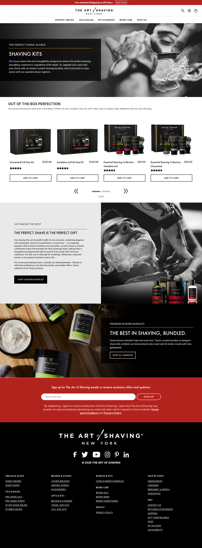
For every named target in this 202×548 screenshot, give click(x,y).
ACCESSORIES (58, 489)
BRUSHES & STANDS (61, 475)
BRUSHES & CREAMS (61, 501)
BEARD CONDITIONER (107, 501)
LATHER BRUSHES (60, 481)
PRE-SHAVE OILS (13, 497)
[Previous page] (76, 191)
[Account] (189, 10)
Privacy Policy (112, 413)
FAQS (150, 521)
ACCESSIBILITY (155, 530)
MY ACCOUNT (154, 525)
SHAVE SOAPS (12, 485)
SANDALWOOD (155, 481)
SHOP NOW (121, 2)
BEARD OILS (102, 493)
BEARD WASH (102, 497)
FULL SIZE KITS (59, 509)
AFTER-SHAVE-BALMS (16, 505)
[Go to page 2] (106, 191)
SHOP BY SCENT (156, 475)
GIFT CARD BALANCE (158, 517)
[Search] (183, 10)
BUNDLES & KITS (104, 475)
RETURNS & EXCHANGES (160, 509)
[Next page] (125, 191)
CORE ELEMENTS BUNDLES (110, 481)
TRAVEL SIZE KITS (60, 505)
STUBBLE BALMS (13, 509)
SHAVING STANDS (60, 485)
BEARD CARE (102, 487)
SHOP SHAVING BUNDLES (31, 279)
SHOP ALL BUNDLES (123, 355)
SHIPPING (152, 513)
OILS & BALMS (12, 491)
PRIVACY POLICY (104, 512)
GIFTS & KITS (57, 495)
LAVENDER (153, 485)
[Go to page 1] (96, 191)
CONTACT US (154, 505)
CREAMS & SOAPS (14, 475)
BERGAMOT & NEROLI (159, 489)
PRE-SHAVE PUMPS (15, 501)
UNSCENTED (154, 493)
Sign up (149, 396)
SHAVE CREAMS (13, 481)
